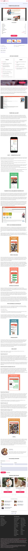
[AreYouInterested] (2, 508)
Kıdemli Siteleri (16, 526)
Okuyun (8, 490)
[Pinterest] (6, 48)
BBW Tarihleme (3, 52)
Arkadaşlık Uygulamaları (17, 518)
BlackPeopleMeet (16, 530)
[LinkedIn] (3, 48)
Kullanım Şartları (3, 524)
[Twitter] (4, 48)
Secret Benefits (23, 530)
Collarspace (22, 526)
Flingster (22, 529)
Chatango (15, 535)
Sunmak (3, 472)
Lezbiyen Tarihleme (23, 525)
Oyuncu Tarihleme (23, 520)
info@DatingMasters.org (22, 539)
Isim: (1, 462)
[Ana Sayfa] (5, 1)
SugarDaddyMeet (16, 534)
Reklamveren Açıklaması (4, 521)
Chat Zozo (22, 534)
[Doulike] (15, 504)
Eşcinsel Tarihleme (16, 519)
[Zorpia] (15, 501)
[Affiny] (2, 504)
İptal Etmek (8, 472)
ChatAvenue (15, 529)
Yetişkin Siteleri (16, 520)
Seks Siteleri (15, 521)
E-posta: (15, 462)
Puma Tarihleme (16, 525)
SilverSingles (15, 531)
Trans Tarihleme (23, 519)
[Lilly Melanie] (4, 451)
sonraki (15, 494)
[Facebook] (1, 48)
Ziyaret (14, 35)
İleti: (1, 466)
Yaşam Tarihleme (3, 50)
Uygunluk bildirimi (3, 520)
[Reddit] (12, 513)
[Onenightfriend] (9, 41)
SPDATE (22, 531)
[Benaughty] (14, 41)
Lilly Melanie (11, 449)
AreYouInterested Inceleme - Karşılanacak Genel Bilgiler (8, 508)
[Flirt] (19, 41)
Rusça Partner (22, 518)
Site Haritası (2, 525)
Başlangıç (22, 82)
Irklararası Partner (23, 521)
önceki (12, 494)
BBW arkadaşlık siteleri (24, 87)
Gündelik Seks (16, 524)
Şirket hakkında (3, 519)
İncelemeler (2, 518)
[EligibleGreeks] (2, 501)
